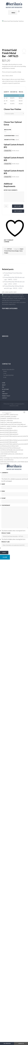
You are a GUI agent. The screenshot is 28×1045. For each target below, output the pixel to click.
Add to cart (17, 206)
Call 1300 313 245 (7, 1043)
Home (3, 382)
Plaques (4, 320)
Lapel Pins (4, 331)
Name (3, 484)
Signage (4, 356)
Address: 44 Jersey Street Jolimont (12, 367)
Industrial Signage (6, 343)
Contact (4, 398)
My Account (5, 389)
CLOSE (5, 557)
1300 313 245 (10, 371)
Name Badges (5, 312)
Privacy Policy (6, 395)
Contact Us (9, 377)
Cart (3, 391)
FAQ (3, 387)
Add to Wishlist (8, 240)
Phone (3, 498)
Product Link (5, 541)
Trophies (4, 326)
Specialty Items (6, 359)
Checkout (5, 393)
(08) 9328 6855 (10, 373)
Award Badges (5, 315)
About (4, 385)
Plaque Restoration (7, 353)
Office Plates (5, 323)
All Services (5, 340)
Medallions (5, 318)
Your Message (5, 505)
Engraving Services (7, 351)
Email (3, 491)
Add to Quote (18, 211)
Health (3, 348)
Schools (4, 345)
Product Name (5, 533)
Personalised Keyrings (7, 328)
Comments (4, 472)
